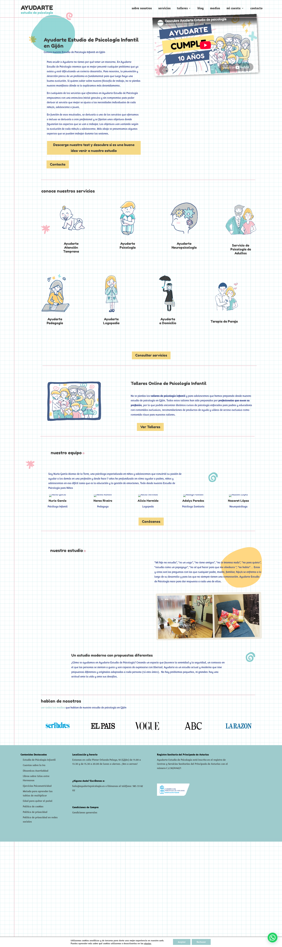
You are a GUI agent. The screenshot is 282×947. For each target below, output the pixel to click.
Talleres (182, 8)
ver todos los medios (53, 707)
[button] (272, 937)
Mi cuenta (234, 8)
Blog (200, 8)
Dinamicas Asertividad (35, 770)
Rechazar (201, 941)
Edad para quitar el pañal (37, 800)
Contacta (57, 164)
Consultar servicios (151, 355)
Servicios (164, 8)
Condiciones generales (85, 812)
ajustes (147, 943)
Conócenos (151, 522)
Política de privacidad (35, 812)
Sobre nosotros (142, 8)
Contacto (256, 8)
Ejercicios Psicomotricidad (37, 785)
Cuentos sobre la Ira (34, 765)
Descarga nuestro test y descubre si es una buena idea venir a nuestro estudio (93, 148)
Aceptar (182, 941)
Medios (215, 8)
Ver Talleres (150, 427)
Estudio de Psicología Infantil (39, 759)
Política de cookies (33, 806)
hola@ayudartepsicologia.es (88, 786)
